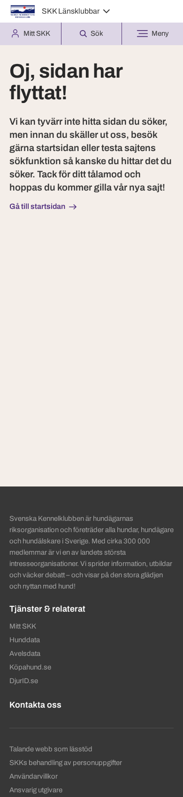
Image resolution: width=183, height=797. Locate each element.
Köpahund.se (30, 667)
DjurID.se (23, 681)
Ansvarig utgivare (35, 790)
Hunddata (24, 640)
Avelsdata (24, 653)
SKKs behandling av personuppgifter (65, 762)
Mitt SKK (22, 626)
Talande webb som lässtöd (50, 749)
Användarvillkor (33, 776)
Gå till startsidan (37, 206)
